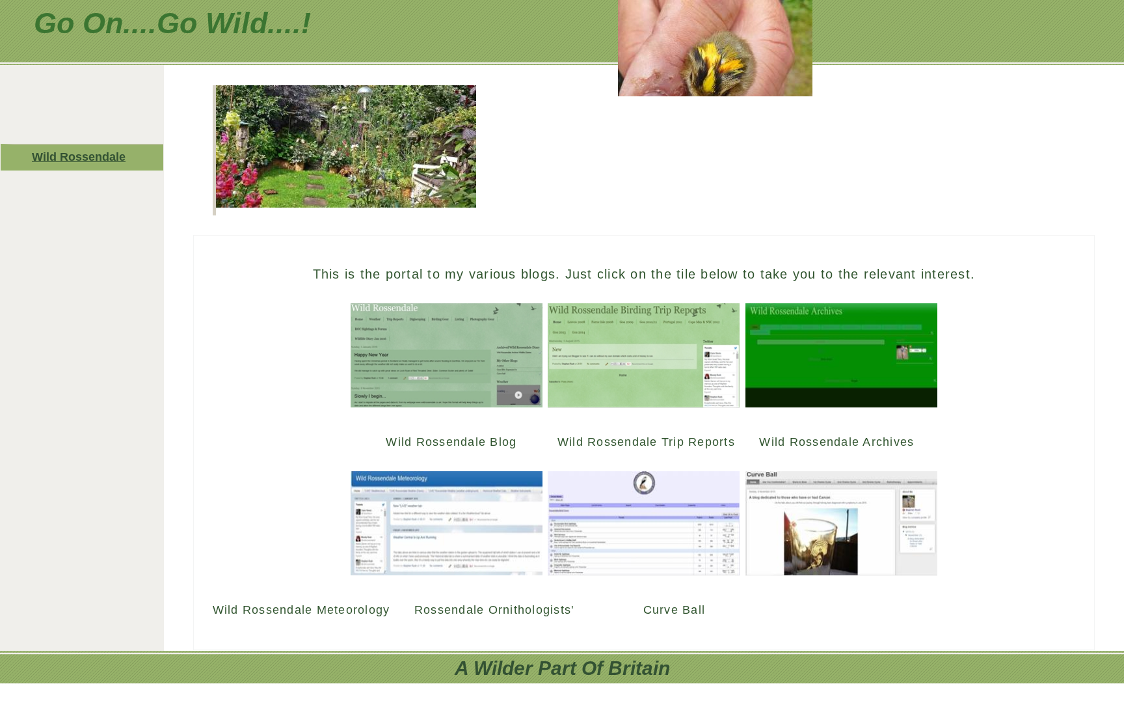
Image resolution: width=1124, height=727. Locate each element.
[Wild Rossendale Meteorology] (446, 569)
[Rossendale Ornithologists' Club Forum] (644, 569)
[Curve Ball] (841, 569)
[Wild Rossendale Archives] (841, 401)
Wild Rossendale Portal (79, 160)
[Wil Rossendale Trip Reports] (644, 401)
